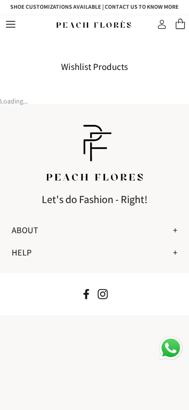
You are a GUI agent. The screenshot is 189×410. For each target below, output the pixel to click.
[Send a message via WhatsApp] (171, 348)
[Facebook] (86, 294)
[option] (94, 7)
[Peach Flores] (94, 24)
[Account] (163, 24)
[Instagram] (102, 294)
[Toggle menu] (10, 24)
